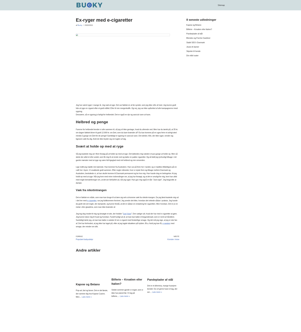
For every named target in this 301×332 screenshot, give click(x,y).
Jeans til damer (192, 47)
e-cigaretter (91, 201)
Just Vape (127, 214)
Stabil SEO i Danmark (195, 43)
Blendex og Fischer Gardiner (198, 38)
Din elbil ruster (192, 56)
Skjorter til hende (193, 51)
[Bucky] (89, 5)
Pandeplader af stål (160, 279)
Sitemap (221, 5)
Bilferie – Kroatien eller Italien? (199, 29)
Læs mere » (87, 297)
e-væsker (166, 223)
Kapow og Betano (88, 284)
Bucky (80, 25)
